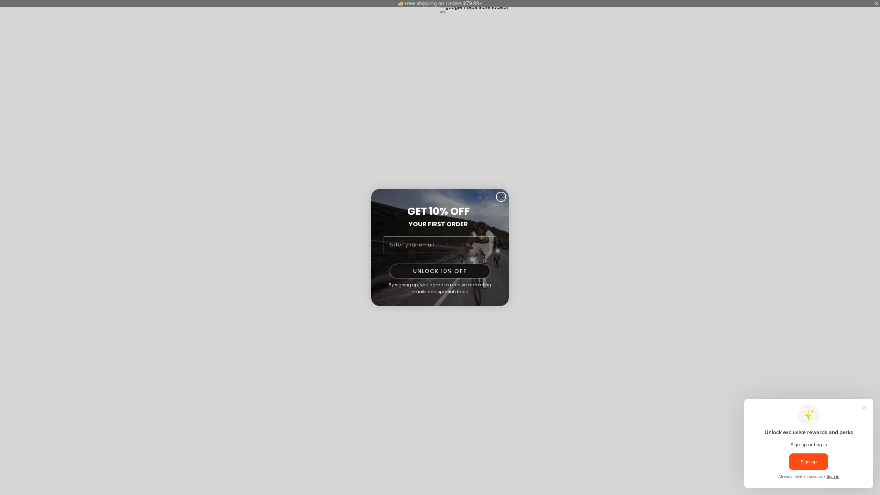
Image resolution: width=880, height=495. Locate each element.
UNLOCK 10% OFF (440, 271)
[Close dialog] (501, 196)
